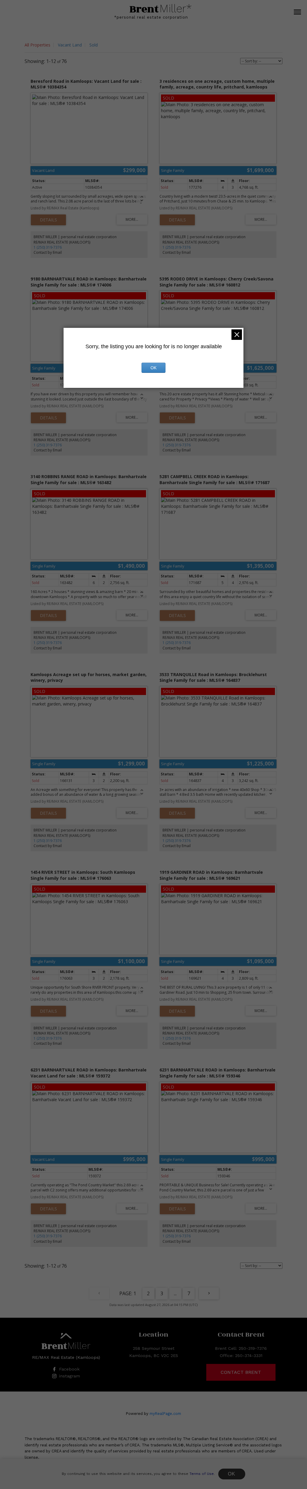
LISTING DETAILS (48, 219)
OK (232, 1473)
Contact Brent (241, 1372)
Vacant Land (70, 45)
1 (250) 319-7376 (48, 247)
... (175, 1293)
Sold (93, 45)
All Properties (37, 45)
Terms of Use (201, 1474)
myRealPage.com (165, 1413)
